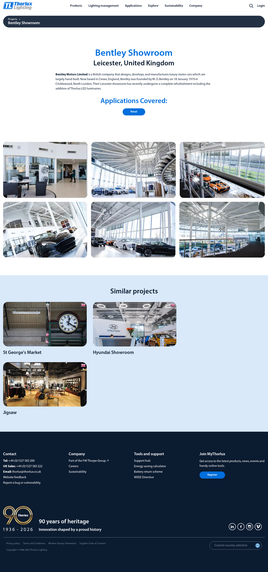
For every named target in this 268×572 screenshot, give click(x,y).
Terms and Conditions (34, 543)
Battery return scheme (148, 471)
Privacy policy (13, 543)
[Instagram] (249, 527)
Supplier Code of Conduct (92, 543)
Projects (12, 19)
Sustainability (78, 471)
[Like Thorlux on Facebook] (241, 527)
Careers (73, 466)
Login (261, 5)
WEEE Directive (144, 477)
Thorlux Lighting (38, 550)
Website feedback (14, 477)
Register (212, 474)
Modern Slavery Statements (62, 543)
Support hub (142, 460)
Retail (133, 111)
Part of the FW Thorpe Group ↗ (89, 460)
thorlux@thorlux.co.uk (26, 471)
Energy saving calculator (150, 466)
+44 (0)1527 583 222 (29, 466)
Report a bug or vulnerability (22, 482)
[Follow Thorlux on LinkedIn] (232, 527)
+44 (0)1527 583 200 (21, 460)
